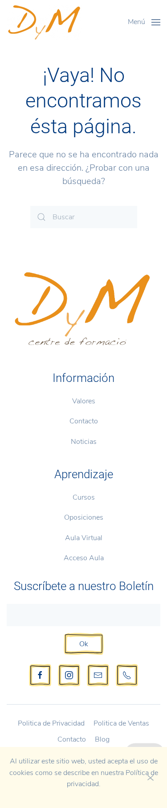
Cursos (84, 497)
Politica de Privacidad (51, 723)
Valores (83, 401)
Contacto (83, 421)
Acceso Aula (84, 558)
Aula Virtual (83, 538)
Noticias (84, 442)
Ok (83, 644)
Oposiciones (83, 517)
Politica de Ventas (121, 723)
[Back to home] (44, 22)
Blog (102, 739)
